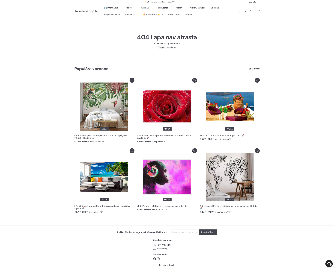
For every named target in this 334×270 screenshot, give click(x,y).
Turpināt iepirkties (167, 47)
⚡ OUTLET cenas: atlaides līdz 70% (159, 2)
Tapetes (130, 7)
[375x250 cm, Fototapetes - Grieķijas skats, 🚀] (230, 110)
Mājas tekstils (111, 14)
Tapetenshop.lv (86, 11)
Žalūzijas (215, 7)
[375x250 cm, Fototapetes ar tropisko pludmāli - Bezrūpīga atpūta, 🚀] (104, 181)
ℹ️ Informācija (111, 7)
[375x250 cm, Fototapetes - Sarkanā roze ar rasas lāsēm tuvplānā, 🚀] (167, 111)
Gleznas (145, 7)
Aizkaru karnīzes (197, 7)
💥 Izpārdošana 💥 (151, 14)
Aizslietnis (130, 14)
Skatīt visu (254, 69)
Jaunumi (189, 14)
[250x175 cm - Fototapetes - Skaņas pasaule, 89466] (167, 180)
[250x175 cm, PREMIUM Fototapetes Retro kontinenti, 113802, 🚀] (230, 181)
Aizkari (179, 7)
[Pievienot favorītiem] (132, 80)
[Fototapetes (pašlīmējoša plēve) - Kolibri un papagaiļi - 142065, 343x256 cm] (104, 111)
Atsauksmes (174, 14)
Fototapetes (162, 7)
